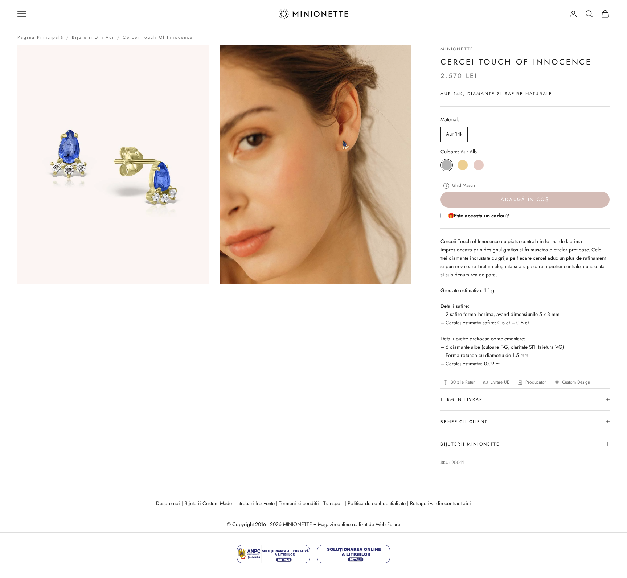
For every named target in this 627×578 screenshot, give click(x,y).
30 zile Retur (463, 382)
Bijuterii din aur (93, 37)
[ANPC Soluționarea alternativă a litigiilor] (273, 554)
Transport (333, 503)
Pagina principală (40, 37)
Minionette (457, 49)
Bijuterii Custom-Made (208, 503)
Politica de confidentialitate (377, 503)
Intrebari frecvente (255, 503)
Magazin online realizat (342, 524)
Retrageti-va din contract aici (440, 503)
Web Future (388, 524)
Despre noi (168, 503)
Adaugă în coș (525, 199)
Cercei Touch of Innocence (158, 37)
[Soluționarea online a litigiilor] (353, 554)
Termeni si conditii (299, 503)
